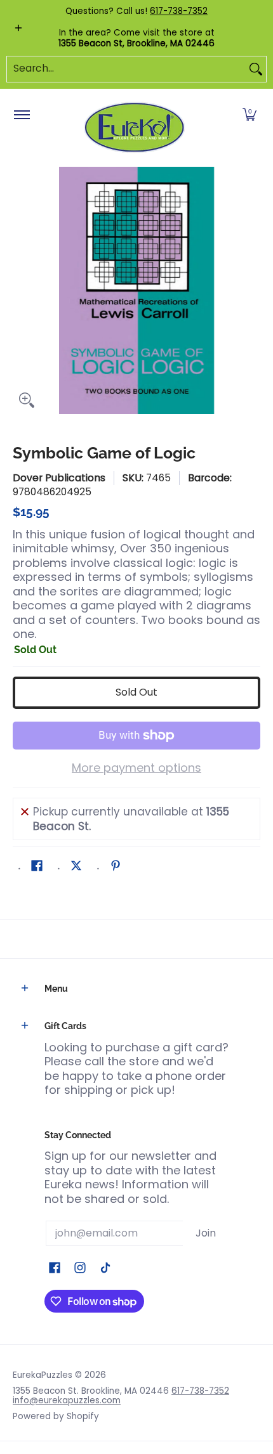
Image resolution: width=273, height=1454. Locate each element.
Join (206, 1233)
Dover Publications (59, 478)
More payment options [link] (136, 768)
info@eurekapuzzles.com (67, 1400)
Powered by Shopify (56, 1416)
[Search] (256, 69)
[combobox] (126, 69)
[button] (249, 115)
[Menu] (21, 115)
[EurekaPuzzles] (134, 127)
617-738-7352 (179, 11)
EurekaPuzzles (42, 1375)
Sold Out (136, 692)
